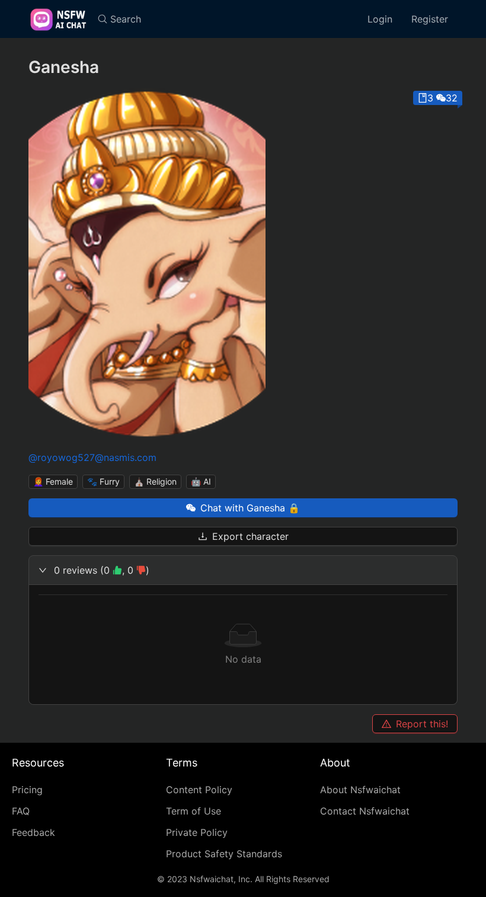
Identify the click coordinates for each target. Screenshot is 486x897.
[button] (243, 570)
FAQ (21, 811)
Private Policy (197, 832)
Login (379, 19)
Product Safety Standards (224, 854)
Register (429, 19)
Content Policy (199, 790)
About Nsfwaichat (360, 790)
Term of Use (193, 811)
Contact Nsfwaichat (365, 811)
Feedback (33, 832)
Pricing (27, 790)
